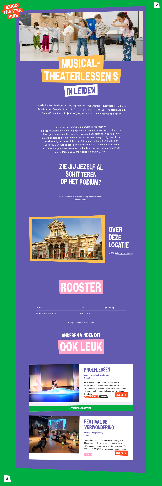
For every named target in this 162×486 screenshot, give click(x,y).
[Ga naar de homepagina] (12, 11)
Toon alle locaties (81, 199)
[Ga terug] (157, 5)
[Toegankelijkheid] (7, 478)
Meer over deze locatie (121, 253)
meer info (117, 113)
